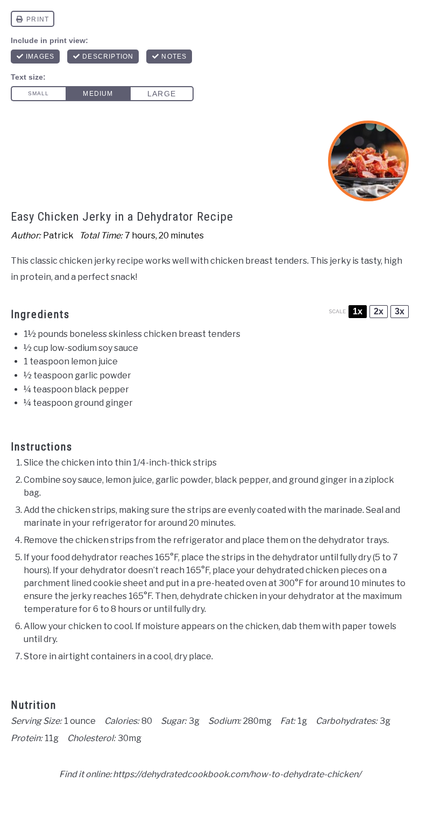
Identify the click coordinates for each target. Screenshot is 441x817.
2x (378, 311)
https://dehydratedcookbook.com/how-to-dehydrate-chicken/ (237, 774)
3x (399, 311)
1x (357, 311)
